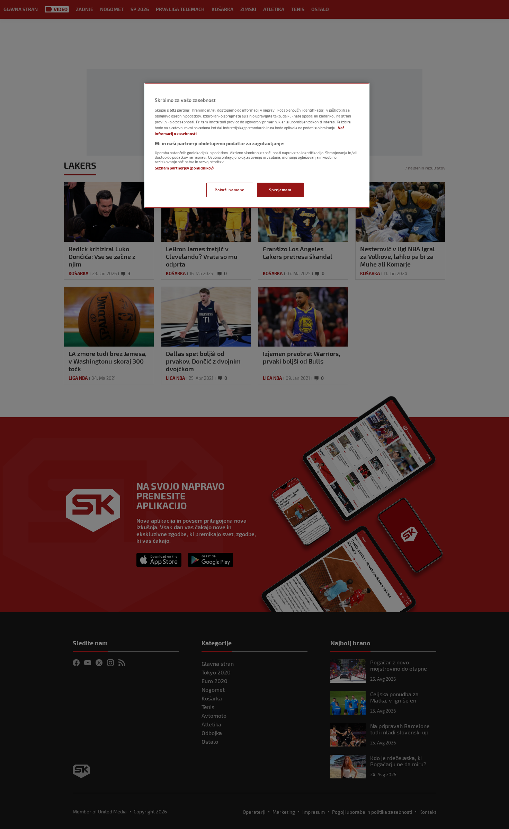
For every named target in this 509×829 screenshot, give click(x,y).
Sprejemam (280, 189)
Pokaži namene (229, 189)
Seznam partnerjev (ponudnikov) (184, 168)
